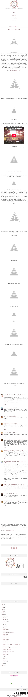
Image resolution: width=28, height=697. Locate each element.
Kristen (5, 407)
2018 (3, 607)
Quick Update (5, 636)
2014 (3, 614)
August (4, 622)
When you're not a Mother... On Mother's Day (11, 644)
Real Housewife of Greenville (9, 439)
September (5, 621)
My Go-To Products (6, 637)
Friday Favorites (6, 629)
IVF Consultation (6, 630)
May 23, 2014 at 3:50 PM (12, 493)
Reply (5, 404)
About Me (14, 15)
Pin (15, 173)
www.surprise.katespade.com (15, 70)
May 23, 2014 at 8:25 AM (12, 423)
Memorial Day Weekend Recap (8, 632)
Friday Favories (6, 646)
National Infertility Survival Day (8, 651)
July (3, 624)
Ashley (5, 432)
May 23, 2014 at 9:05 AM (11, 432)
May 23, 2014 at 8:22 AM (11, 416)
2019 (3, 606)
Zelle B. (5, 423)
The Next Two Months (7, 649)
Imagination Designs (17, 695)
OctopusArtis (16, 696)
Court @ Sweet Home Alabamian (10, 501)
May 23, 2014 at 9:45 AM (20, 439)
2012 (3, 665)
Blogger (24, 694)
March (4, 658)
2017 (3, 609)
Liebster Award (5, 642)
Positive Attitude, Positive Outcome (9, 647)
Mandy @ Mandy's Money (9, 484)
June (4, 626)
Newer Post (3, 528)
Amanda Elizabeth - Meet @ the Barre (11, 461)
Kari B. (5, 416)
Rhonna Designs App (18, 170)
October (4, 619)
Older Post (25, 528)
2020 (3, 604)
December (5, 616)
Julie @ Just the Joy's (8, 450)
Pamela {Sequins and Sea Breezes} (11, 394)
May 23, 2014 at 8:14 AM (11, 407)
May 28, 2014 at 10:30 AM (22, 501)
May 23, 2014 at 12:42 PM (19, 484)
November (5, 617)
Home (14, 12)
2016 (3, 611)
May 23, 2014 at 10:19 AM (18, 450)
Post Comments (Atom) (10, 530)
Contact (14, 20)
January (4, 661)
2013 (3, 663)
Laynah (5, 493)
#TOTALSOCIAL (6, 641)
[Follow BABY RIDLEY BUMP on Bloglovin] (14, 676)
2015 (3, 612)
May (4, 627)
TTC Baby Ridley (14, 17)
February (4, 660)
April (4, 656)
